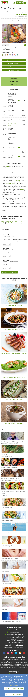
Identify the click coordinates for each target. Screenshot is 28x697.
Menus (4, 496)
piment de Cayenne (10, 183)
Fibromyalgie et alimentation (9, 467)
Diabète (17, 221)
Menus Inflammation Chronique (11, 622)
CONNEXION (19, 3)
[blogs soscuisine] (20, 653)
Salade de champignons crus (14, 399)
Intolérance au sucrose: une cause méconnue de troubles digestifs (11, 479)
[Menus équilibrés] (14, 502)
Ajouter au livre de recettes (14, 60)
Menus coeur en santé (8, 584)
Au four (16, 223)
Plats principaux (9, 221)
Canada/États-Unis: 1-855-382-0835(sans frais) (15, 638)
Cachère (3, 223)
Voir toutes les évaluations (6, 232)
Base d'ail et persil (20, 182)
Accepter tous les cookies (14, 694)
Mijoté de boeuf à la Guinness (14, 329)
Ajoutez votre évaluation (9, 272)
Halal (21, 221)
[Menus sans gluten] (14, 540)
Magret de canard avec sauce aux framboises (14, 353)
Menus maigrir (6, 533)
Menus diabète (6, 596)
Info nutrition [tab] (14, 78)
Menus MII (5, 609)
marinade (22, 189)
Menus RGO (5, 571)
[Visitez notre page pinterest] (12, 653)
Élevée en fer (9, 223)
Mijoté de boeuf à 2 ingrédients (14, 423)
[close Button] (26, 675)
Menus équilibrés (7, 508)
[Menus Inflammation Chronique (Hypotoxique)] (14, 616)
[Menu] (25, 3)
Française (21, 223)
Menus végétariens (7, 520)
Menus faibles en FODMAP (10, 558)
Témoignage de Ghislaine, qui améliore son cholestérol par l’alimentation (14, 443)
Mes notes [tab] (14, 84)
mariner (7, 166)
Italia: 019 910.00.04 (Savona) (15, 642)
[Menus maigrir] (14, 527)
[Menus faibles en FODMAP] (14, 553)
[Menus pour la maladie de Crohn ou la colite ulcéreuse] (14, 603)
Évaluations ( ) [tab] (14, 81)
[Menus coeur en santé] (14, 578)
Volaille (3, 221)
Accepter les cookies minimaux (14, 688)
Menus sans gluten (7, 546)
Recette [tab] (14, 75)
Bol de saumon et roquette (14, 305)
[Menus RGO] (14, 565)
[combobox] (14, 11)
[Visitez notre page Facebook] (4, 653)
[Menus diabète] (14, 591)
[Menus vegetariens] (14, 515)
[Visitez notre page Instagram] (8, 653)
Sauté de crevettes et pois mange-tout (14, 377)
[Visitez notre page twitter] (16, 653)
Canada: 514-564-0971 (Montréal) (15, 636)
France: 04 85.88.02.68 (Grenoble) (15, 640)
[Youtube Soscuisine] (24, 653)
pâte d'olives (17, 180)
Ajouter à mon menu (15, 63)
